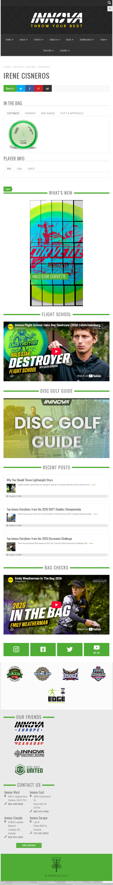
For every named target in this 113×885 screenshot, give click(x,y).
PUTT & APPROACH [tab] (72, 113)
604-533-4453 (15, 837)
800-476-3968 (41, 811)
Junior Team (31, 67)
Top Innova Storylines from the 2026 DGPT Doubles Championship (44, 509)
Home (8, 39)
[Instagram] (16, 649)
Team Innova (18, 67)
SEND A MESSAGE (29, 845)
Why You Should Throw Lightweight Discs (30, 480)
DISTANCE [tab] (13, 113)
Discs (22, 39)
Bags (68, 39)
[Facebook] (43, 649)
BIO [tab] (9, 168)
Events (37, 39)
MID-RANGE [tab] (48, 113)
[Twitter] (70, 649)
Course (63, 50)
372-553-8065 (41, 833)
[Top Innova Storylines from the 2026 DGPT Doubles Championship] (11, 517)
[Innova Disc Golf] (56, 19)
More (94, 485)
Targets (53, 39)
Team (102, 39)
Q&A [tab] (19, 168)
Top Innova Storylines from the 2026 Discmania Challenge (39, 538)
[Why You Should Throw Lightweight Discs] (11, 488)
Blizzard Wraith (23, 132)
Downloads (85, 39)
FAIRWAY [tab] (30, 113)
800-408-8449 (15, 804)
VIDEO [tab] (31, 168)
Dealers (47, 50)
